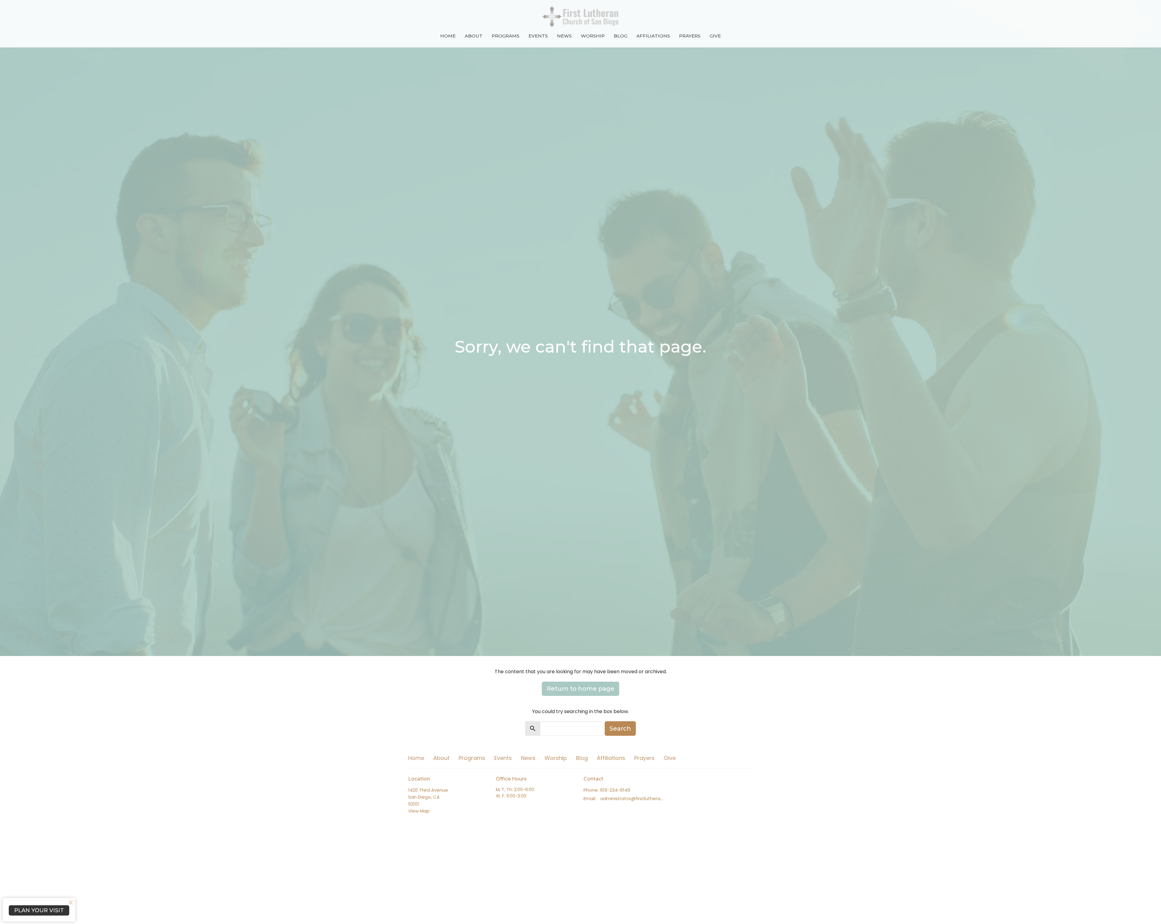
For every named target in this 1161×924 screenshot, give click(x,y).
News (564, 36)
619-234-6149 (615, 790)
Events (538, 36)
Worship (593, 36)
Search (620, 728)
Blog (620, 36)
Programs (505, 36)
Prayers (690, 36)
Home (448, 36)
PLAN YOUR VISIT (39, 910)
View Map (419, 811)
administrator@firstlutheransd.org (632, 798)
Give (715, 36)
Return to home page (580, 688)
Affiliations (653, 36)
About (474, 36)
